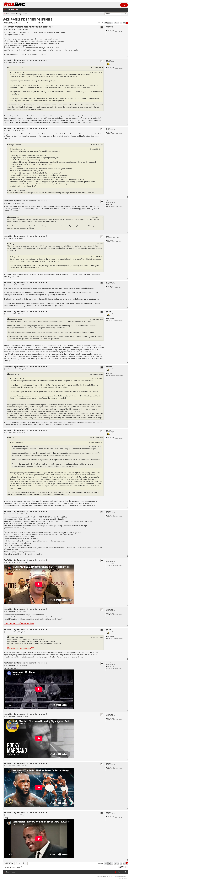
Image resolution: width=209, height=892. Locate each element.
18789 (112, 30)
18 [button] (118, 23)
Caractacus (110, 26)
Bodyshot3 (15, 72)
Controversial (14, 68)
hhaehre (109, 366)
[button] (106, 23)
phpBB (106, 876)
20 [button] (124, 23)
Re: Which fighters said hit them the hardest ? (28, 27)
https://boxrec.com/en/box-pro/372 (19, 623)
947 (111, 132)
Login (124, 5)
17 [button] (115, 23)
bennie (108, 60)
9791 (111, 286)
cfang (108, 128)
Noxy (11, 217)
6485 (111, 374)
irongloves (13, 145)
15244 (112, 67)
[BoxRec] (19, 4)
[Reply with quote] (101, 27)
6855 (111, 240)
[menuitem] (16, 9)
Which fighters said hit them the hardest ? (27, 19)
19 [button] (121, 23)
